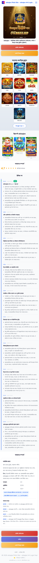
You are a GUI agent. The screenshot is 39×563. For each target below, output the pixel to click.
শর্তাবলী (16, 552)
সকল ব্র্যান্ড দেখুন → (20, 126)
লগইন (19, 539)
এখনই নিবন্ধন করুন (19, 53)
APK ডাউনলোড (19, 47)
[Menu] (36, 2)
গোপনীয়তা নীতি (22, 552)
